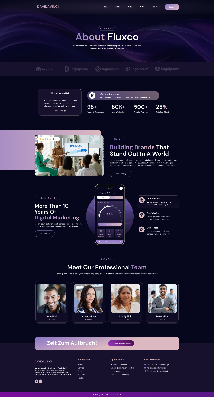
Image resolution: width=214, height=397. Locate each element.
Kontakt (172, 7)
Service (118, 7)
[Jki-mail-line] (40, 381)
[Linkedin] (36, 381)
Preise (130, 7)
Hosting (156, 7)
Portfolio (143, 7)
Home (105, 7)
